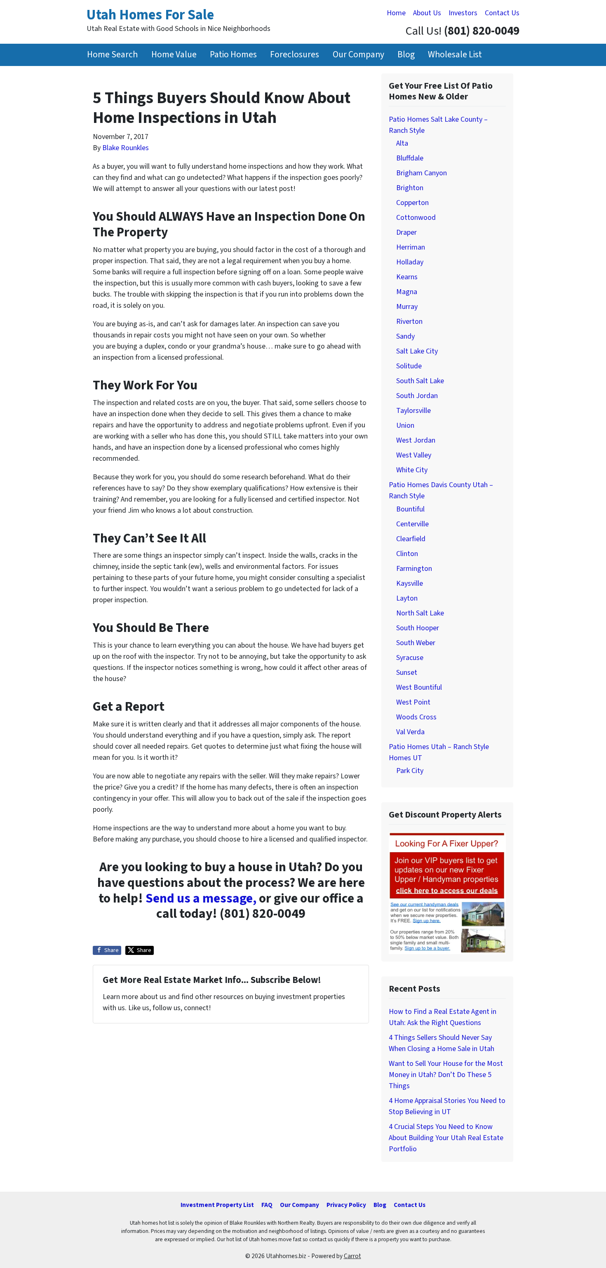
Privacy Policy (346, 1204)
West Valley (413, 455)
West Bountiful (419, 687)
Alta (402, 143)
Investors (463, 13)
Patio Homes (233, 54)
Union (405, 425)
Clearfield (410, 539)
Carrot (352, 1256)
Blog (406, 54)
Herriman (410, 247)
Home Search (112, 54)
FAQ (266, 1204)
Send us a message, (201, 898)
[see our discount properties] (447, 892)
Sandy (405, 336)
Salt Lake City (417, 351)
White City (411, 470)
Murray (407, 307)
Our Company (358, 54)
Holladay (409, 262)
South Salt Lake (420, 381)
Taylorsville (413, 410)
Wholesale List (455, 54)
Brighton (409, 188)
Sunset (406, 672)
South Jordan (417, 396)
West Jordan (415, 440)
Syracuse (409, 658)
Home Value (174, 54)
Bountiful (410, 509)
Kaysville (409, 583)
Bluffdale (409, 158)
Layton (407, 598)
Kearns (407, 277)
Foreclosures (294, 54)
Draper (406, 232)
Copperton (412, 203)
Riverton (409, 321)
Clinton (407, 554)
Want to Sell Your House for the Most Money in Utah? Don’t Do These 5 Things (446, 1074)
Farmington (414, 568)
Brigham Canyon (421, 173)
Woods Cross (416, 717)
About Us (427, 13)
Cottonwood (416, 217)
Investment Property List (217, 1204)
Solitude (409, 366)
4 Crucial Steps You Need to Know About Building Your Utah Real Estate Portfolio (446, 1138)
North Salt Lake (420, 613)
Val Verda (410, 732)
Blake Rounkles (125, 148)
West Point (413, 702)
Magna (406, 292)
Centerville (412, 524)
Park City (409, 771)
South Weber (415, 643)
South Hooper (417, 628)
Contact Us (502, 13)
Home (396, 13)
